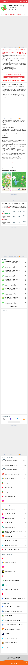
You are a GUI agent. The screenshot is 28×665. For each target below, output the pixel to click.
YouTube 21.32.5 (8, 487)
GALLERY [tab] (17, 49)
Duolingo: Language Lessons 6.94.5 (12, 629)
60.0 (4, 213)
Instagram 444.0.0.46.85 (10, 567)
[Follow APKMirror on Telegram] (17, 419)
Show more (13, 162)
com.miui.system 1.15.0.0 (10, 527)
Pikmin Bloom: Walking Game (16, 14)
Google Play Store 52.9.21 (10, 562)
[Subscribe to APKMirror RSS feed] (24, 419)
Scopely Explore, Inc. (14, 10)
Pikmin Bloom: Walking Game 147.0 (12, 284)
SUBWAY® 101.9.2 (9, 615)
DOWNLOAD (23, 49)
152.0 (14, 170)
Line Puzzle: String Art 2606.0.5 (11, 642)
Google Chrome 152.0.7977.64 (11, 589)
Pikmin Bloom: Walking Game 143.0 (12, 302)
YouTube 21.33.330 (9, 576)
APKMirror (5, 1)
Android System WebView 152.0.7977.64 (13, 611)
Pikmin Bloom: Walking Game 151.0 (12, 266)
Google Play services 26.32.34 (11, 545)
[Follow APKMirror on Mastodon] (10, 419)
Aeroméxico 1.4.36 (9, 633)
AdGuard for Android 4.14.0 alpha (12, 580)
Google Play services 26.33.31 (11, 647)
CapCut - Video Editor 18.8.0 (11, 460)
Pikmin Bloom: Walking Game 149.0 (12, 275)
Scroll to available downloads (15, 77)
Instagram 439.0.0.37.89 (10, 501)
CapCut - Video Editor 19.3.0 (11, 540)
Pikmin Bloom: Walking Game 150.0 (12, 270)
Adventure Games (6, 52)
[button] (17, 53)
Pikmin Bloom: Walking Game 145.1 (12, 293)
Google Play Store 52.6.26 (10, 483)
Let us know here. (16, 657)
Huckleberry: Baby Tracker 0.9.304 (12, 620)
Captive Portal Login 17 (10, 585)
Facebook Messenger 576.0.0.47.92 (12, 606)
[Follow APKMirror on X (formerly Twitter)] (4, 419)
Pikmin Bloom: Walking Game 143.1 (12, 297)
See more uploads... (14, 306)
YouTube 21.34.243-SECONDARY (12, 549)
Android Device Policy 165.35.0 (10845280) (14, 624)
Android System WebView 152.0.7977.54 (13, 598)
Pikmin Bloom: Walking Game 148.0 (12, 279)
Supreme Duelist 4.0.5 (10, 571)
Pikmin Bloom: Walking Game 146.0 (12, 288)
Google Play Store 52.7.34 (10, 478)
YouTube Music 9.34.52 (10, 594)
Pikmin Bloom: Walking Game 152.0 (12, 261)
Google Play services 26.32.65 (11, 638)
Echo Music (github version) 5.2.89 (12, 474)
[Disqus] (14, 362)
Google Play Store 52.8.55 (10, 492)
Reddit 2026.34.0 (8, 536)
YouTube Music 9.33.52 (10, 496)
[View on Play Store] (20, 53)
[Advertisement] (14, 32)
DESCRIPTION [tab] (10, 49)
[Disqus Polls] (14, 329)
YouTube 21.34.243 (9, 522)
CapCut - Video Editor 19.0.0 (11, 469)
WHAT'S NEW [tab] (4, 49)
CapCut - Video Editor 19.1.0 (11, 465)
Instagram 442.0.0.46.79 (10, 518)
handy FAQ (10, 207)
